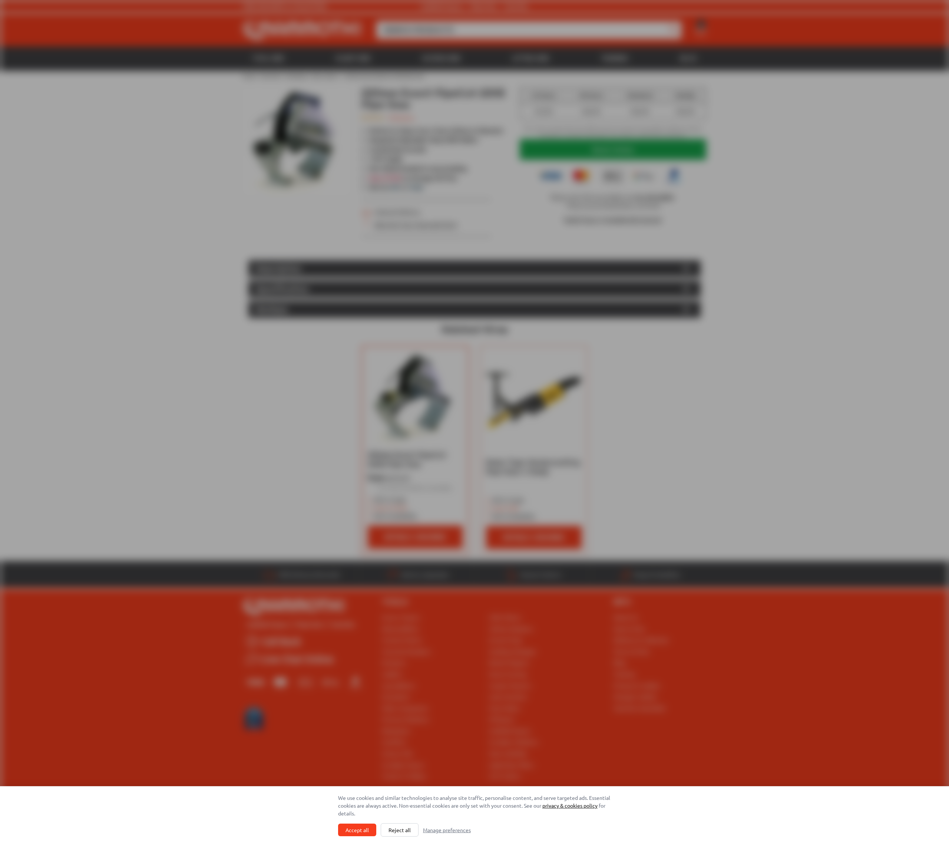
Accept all (357, 830)
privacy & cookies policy (570, 805)
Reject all (399, 830)
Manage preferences (447, 830)
